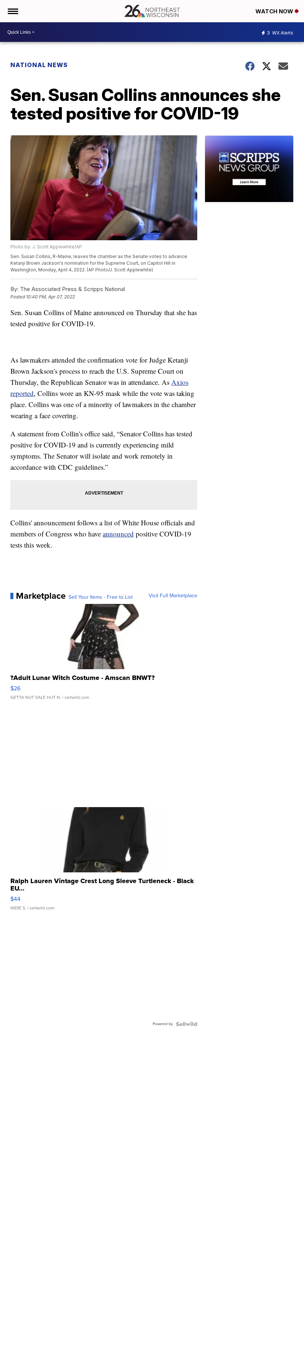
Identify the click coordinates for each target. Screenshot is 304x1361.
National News (39, 65)
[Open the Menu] (12, 11)
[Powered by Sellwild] (186, 1024)
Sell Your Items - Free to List (101, 597)
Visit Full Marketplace (173, 595)
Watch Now (275, 11)
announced (118, 533)
